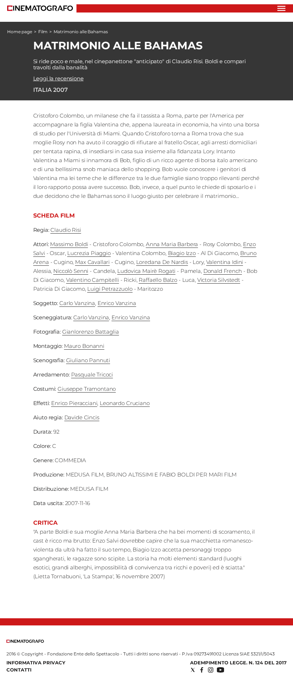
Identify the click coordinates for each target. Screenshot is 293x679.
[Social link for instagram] (210, 670)
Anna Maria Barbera (172, 244)
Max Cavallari (92, 262)
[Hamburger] (281, 8)
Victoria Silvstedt (218, 279)
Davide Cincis (81, 417)
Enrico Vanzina (117, 303)
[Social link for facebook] (201, 670)
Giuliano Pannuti (88, 360)
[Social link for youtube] (220, 670)
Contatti (18, 670)
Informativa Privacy (35, 662)
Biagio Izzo (182, 253)
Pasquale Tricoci (92, 374)
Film (43, 31)
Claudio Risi (65, 229)
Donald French (222, 271)
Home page (19, 31)
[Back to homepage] (25, 641)
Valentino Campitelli (92, 279)
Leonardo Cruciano (124, 403)
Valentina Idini (224, 262)
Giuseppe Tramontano (87, 388)
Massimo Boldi (69, 244)
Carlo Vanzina (77, 303)
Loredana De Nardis (162, 262)
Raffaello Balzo (158, 279)
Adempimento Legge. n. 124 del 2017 (238, 662)
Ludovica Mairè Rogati (146, 271)
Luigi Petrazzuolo (109, 288)
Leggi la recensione (58, 78)
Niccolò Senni (70, 271)
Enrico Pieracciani (74, 403)
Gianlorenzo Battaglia (90, 331)
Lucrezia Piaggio (89, 253)
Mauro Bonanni (84, 346)
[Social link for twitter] (192, 670)
